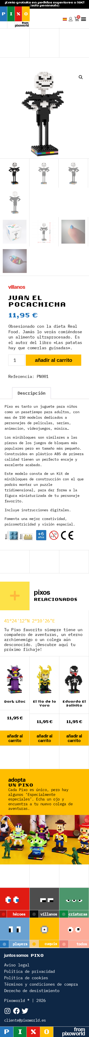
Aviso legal (16, 965)
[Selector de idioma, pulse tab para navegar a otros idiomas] (64, 19)
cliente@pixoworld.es (25, 1020)
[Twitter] (24, 1011)
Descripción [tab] (31, 393)
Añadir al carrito (53, 360)
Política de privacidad (29, 971)
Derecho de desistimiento (31, 990)
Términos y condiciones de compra (41, 984)
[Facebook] (16, 1011)
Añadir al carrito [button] (15, 738)
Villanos (16, 287)
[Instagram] (7, 1011)
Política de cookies (26, 977)
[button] (83, 19)
